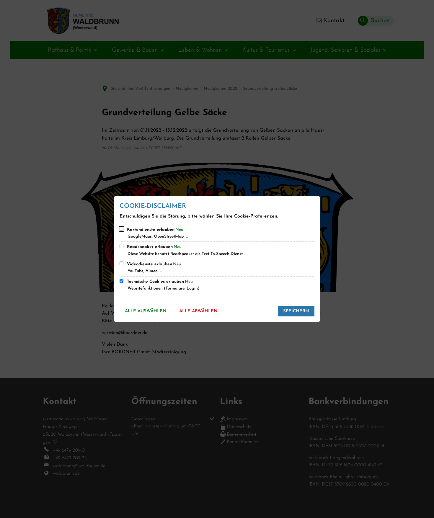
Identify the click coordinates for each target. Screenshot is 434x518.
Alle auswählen (146, 311)
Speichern (296, 311)
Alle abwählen (198, 311)
